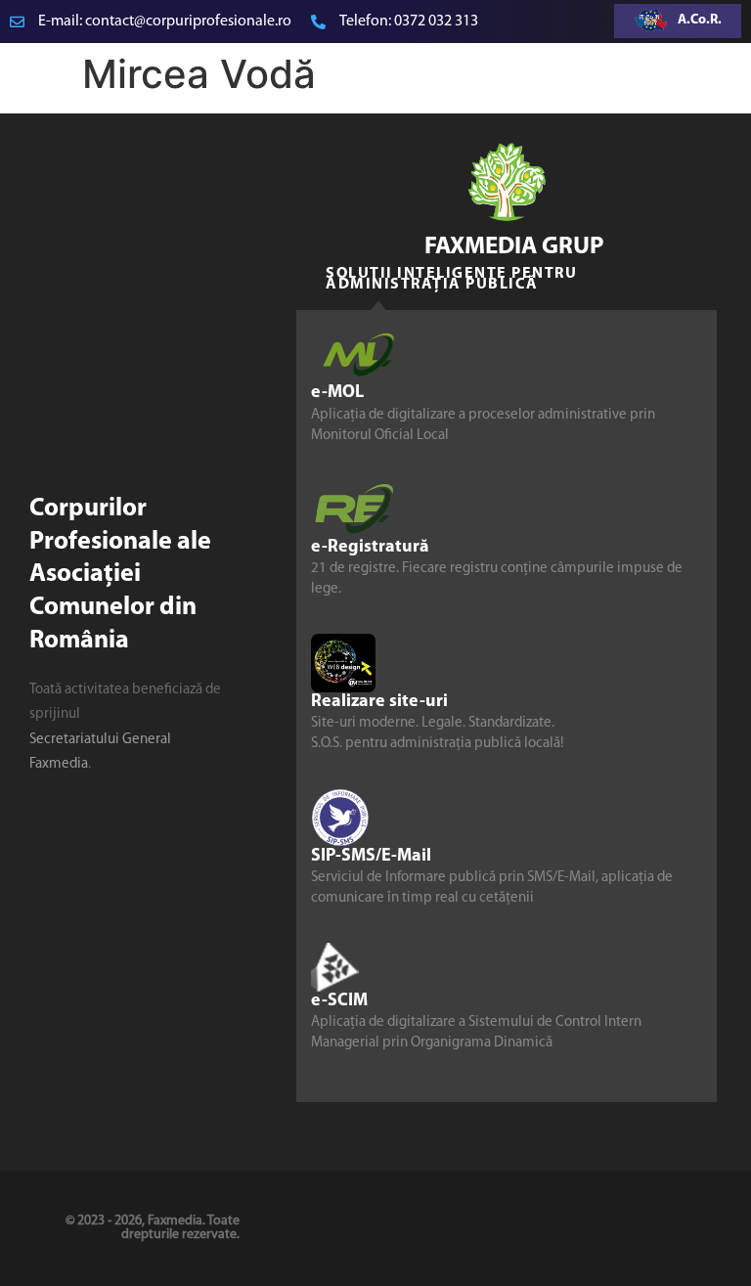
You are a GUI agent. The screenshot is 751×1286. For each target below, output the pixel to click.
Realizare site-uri (379, 702)
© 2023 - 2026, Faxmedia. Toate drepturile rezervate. (153, 1228)
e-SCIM (339, 1001)
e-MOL (337, 393)
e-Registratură (370, 547)
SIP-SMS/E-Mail (371, 856)
